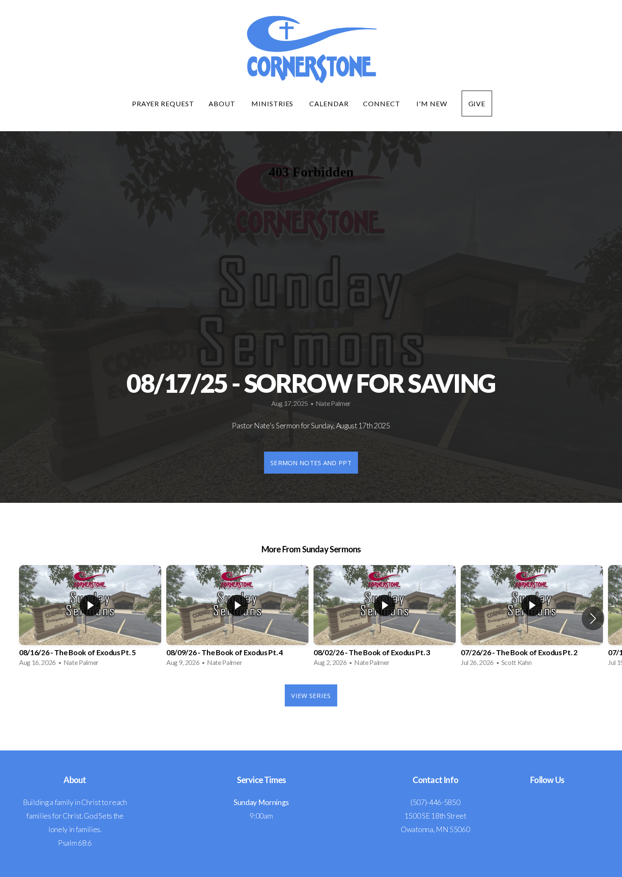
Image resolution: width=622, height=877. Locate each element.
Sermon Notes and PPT (311, 462)
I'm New (431, 103)
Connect (382, 103)
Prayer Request (163, 103)
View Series (310, 695)
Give (477, 103)
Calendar (329, 103)
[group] (90, 618)
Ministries (273, 103)
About (223, 103)
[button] (593, 618)
